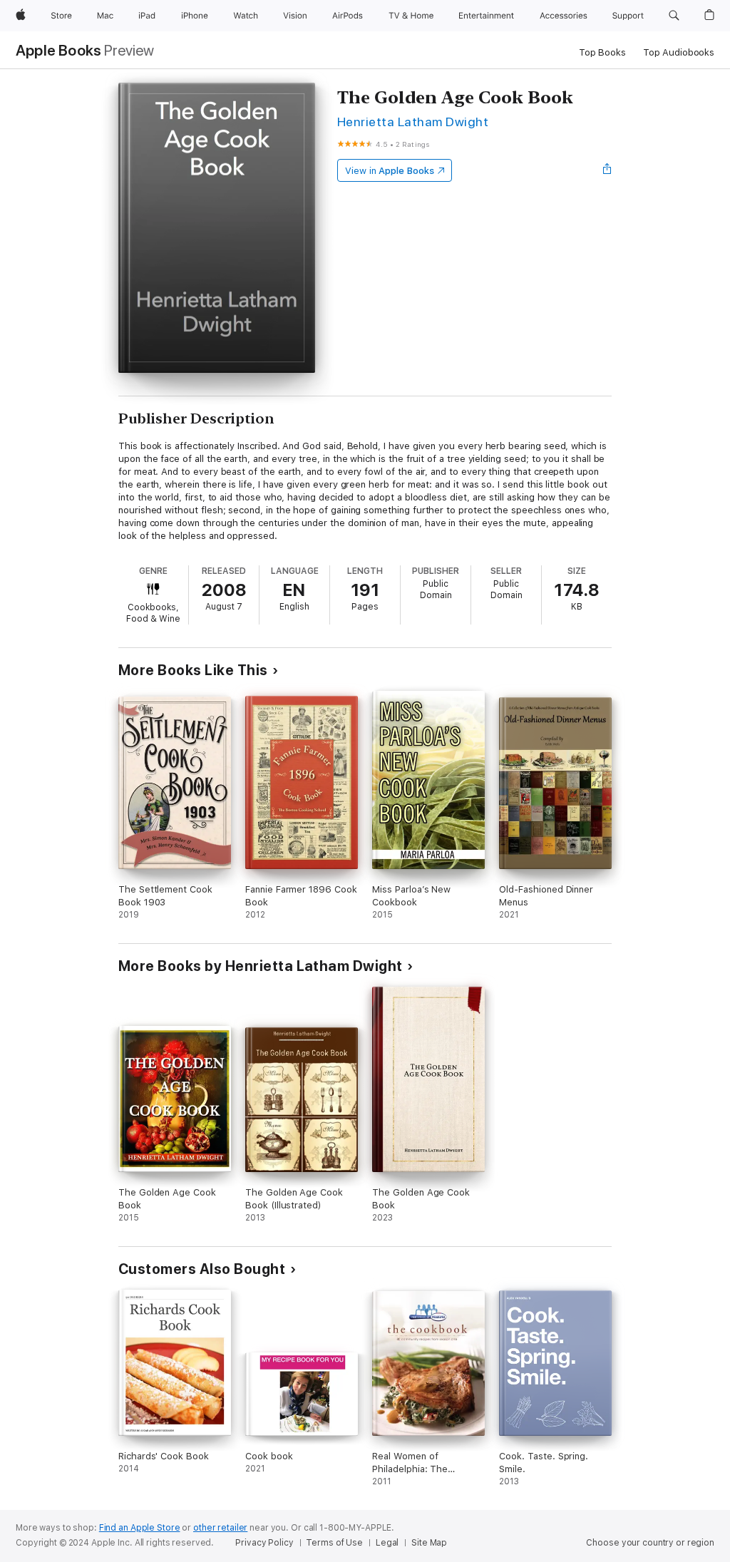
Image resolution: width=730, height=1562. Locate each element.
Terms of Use (334, 1543)
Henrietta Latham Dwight (412, 121)
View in (389, 170)
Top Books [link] (602, 52)
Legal (387, 1543)
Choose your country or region (650, 1543)
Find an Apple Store (139, 1528)
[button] (674, 15)
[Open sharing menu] (607, 170)
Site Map (429, 1543)
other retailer (220, 1528)
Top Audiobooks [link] (678, 52)
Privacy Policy (264, 1543)
